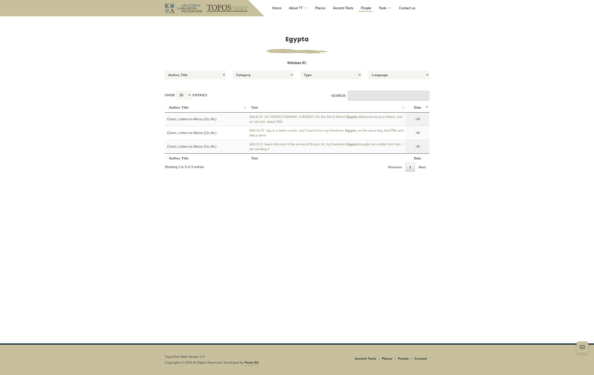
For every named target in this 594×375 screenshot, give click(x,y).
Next (422, 167)
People (403, 358)
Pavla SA (251, 362)
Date (417, 107)
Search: (338, 95)
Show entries (186, 95)
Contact (420, 358)
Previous (395, 167)
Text (254, 107)
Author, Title (178, 107)
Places (387, 358)
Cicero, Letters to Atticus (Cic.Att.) (191, 119)
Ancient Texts (365, 358)
